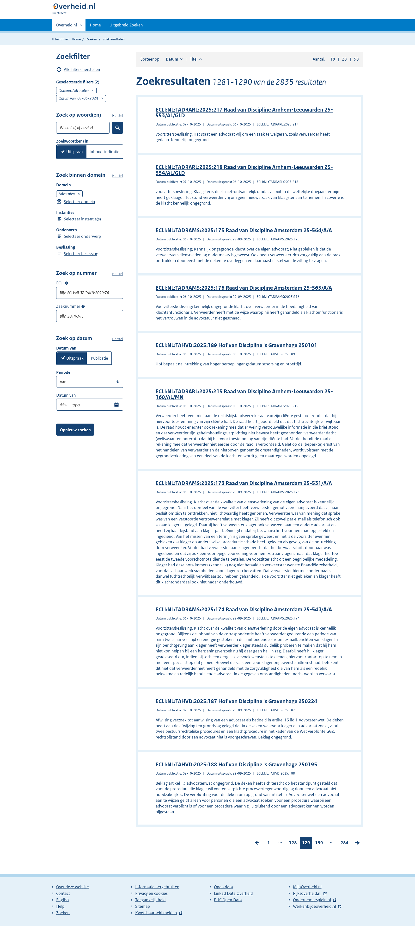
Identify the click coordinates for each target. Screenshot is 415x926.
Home (95, 25)
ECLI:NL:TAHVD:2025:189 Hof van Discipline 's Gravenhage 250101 (236, 345)
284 (344, 844)
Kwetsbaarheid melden (156, 912)
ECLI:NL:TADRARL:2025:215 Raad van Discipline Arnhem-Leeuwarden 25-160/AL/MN (244, 394)
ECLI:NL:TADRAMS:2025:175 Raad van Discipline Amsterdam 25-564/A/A (244, 230)
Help (60, 906)
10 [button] (332, 59)
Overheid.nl (66, 26)
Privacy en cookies (151, 893)
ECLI (60, 283)
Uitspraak (75, 151)
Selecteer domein (79, 201)
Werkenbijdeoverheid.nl (314, 906)
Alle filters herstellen (82, 69)
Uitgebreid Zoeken (126, 25)
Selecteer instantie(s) (82, 219)
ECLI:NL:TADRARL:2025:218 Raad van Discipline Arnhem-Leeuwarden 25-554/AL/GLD (244, 170)
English (62, 899)
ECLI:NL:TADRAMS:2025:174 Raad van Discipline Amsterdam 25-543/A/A (244, 609)
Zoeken (91, 39)
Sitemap (142, 906)
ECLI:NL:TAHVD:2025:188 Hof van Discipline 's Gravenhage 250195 (236, 764)
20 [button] (344, 59)
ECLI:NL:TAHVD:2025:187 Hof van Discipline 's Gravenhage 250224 (236, 701)
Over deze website (72, 886)
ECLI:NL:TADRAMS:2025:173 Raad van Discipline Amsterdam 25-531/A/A (244, 483)
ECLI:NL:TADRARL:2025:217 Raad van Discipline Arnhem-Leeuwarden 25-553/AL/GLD (244, 112)
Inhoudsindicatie (104, 151)
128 (293, 844)
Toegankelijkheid (150, 899)
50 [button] (356, 59)
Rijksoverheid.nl (307, 893)
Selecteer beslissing (81, 253)
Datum (174, 59)
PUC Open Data (228, 899)
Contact (63, 893)
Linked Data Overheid (233, 893)
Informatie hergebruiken (157, 886)
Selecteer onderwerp (82, 236)
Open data (223, 886)
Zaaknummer (68, 306)
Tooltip (66, 283)
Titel (196, 59)
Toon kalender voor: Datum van (116, 404)
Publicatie (99, 358)
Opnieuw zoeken (75, 429)
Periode (63, 372)
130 (319, 844)
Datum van (66, 395)
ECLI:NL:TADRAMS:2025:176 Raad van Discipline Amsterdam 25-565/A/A (244, 288)
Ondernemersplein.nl (312, 899)
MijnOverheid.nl (307, 886)
